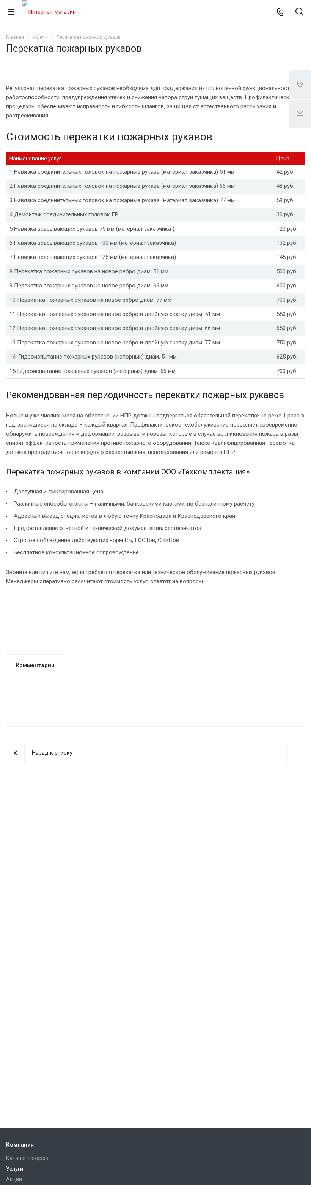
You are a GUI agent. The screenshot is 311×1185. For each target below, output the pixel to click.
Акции (14, 1179)
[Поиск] (299, 12)
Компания (20, 1144)
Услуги (14, 1169)
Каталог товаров (27, 1158)
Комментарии (35, 665)
